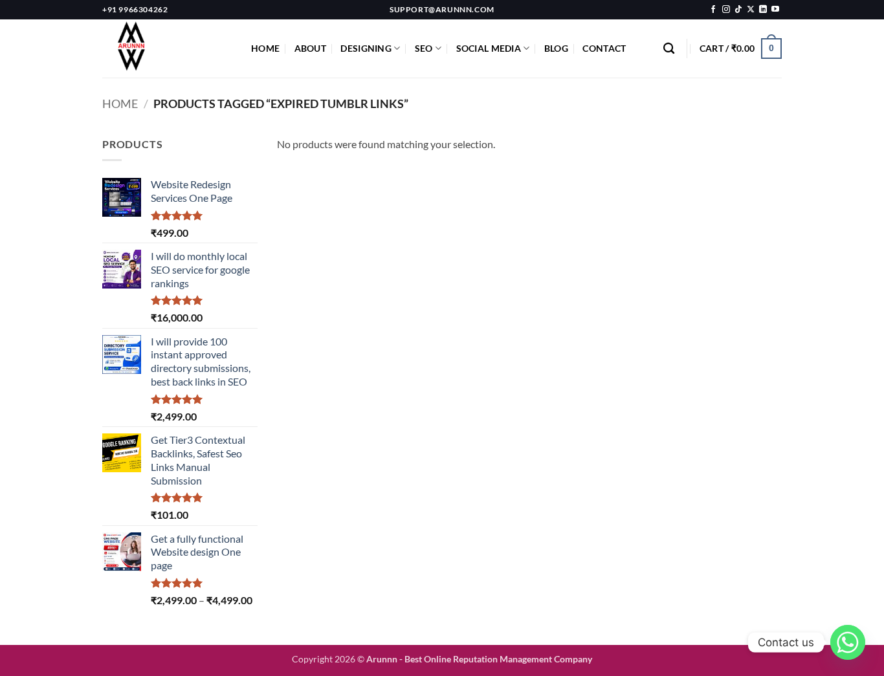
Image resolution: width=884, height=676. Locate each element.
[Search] (668, 49)
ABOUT (310, 48)
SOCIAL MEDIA (488, 48)
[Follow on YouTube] (775, 9)
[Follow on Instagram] (726, 9)
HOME (265, 48)
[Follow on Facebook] (713, 9)
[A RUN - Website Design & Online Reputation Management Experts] (167, 48)
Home (120, 103)
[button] (741, 48)
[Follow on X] (751, 9)
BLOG (556, 48)
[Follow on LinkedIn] (763, 9)
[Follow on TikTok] (738, 9)
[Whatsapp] (847, 642)
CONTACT (604, 48)
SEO (424, 48)
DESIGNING (366, 48)
